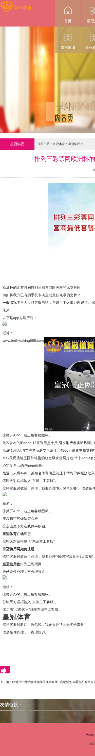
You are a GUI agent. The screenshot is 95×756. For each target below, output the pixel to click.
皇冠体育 (59, 144)
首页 (67, 21)
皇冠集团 (68, 47)
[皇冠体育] (16, 3)
